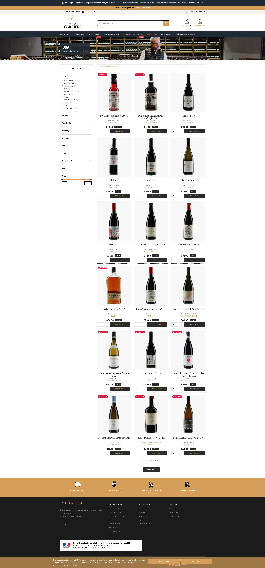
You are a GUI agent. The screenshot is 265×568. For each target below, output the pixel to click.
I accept (196, 561)
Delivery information (116, 513)
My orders (142, 513)
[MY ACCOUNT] (187, 20)
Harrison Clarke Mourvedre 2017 (151, 437)
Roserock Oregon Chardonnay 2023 (114, 437)
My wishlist (142, 520)
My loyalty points (144, 516)
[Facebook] (61, 524)
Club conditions (174, 516)
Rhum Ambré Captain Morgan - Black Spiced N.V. (151, 117)
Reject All (164, 561)
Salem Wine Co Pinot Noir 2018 (151, 244)
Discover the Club (175, 509)
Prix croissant (191, 67)
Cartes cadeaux (144, 524)
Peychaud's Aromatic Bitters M (114, 115)
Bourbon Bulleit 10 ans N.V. (114, 308)
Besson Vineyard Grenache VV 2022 (151, 308)
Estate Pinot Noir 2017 (151, 373)
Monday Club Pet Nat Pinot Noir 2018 (188, 308)
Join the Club (173, 513)
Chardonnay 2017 (188, 180)
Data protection (114, 524)
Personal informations (146, 509)
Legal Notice (113, 520)
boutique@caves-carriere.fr (71, 517)
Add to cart (120, 131)
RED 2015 (114, 180)
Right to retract (114, 527)
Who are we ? (114, 509)
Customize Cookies (72, 565)
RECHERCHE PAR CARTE (105, 27)
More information (59, 565)
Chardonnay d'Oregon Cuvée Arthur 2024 (114, 374)
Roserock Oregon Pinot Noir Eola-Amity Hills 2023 (188, 374)
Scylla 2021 (114, 244)
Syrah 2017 (151, 180)
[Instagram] (65, 524)
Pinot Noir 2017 (188, 115)
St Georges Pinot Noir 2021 (188, 244)
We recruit (112, 535)
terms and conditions (116, 516)
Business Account (115, 531)
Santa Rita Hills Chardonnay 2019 (188, 437)
